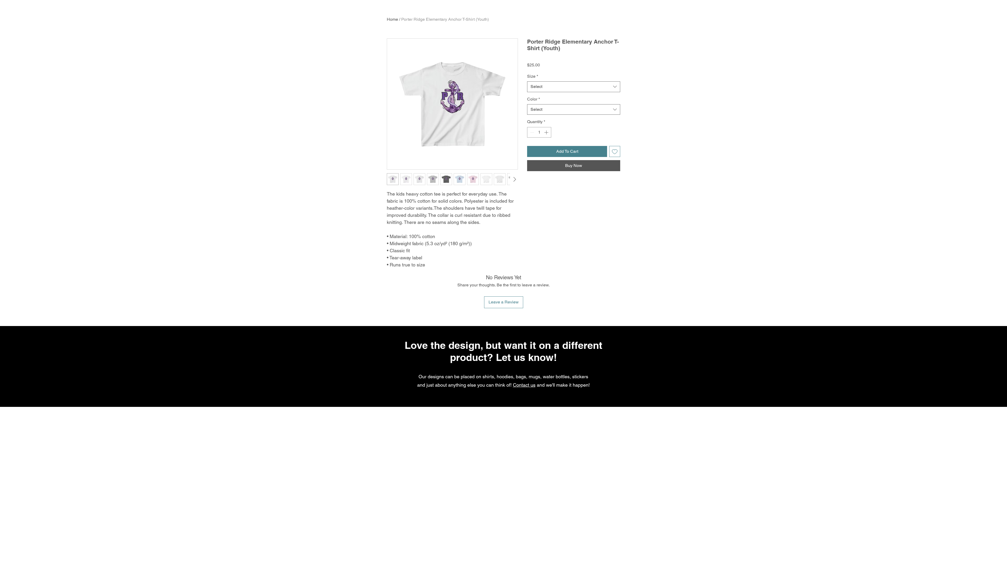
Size (532, 76)
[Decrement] (531, 132)
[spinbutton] (539, 132)
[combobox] (573, 86)
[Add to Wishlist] (614, 151)
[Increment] (546, 132)
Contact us (524, 385)
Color (533, 99)
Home (392, 19)
